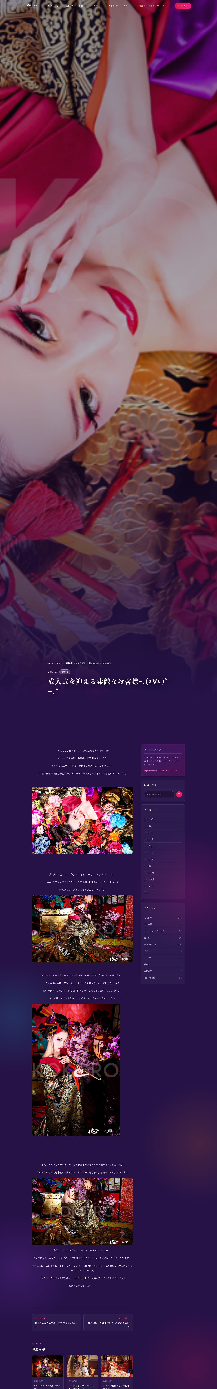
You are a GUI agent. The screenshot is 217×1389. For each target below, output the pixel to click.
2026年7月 (149, 825)
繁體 (153, 6)
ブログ (124, 5)
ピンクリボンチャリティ (155, 931)
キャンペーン (150, 944)
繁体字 (147, 964)
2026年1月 (149, 865)
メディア (148, 950)
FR (158, 6)
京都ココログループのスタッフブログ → (162, 770)
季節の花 (148, 971)
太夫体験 (148, 924)
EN (147, 6)
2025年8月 (149, 892)
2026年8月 (149, 819)
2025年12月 (149, 872)
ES (163, 6)
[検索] (179, 794)
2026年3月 (149, 852)
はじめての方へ (53, 5)
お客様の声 (113, 5)
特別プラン (83, 5)
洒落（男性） (150, 977)
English (147, 957)
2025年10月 (149, 879)
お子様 (147, 937)
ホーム (50, 663)
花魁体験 (69, 5)
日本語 (140, 6)
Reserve (183, 6)
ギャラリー (98, 5)
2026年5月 (149, 839)
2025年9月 (149, 886)
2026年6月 (149, 832)
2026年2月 (149, 859)
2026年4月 (149, 845)
